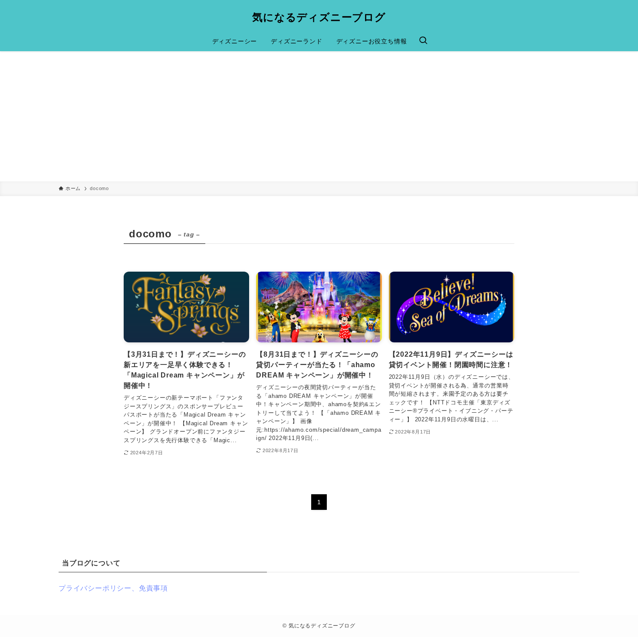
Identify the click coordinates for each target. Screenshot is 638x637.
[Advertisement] (319, 116)
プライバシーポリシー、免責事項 (113, 588)
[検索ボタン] (423, 41)
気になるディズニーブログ (319, 17)
